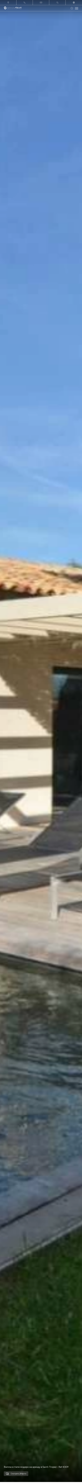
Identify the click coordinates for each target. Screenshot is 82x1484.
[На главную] (13, 8)
